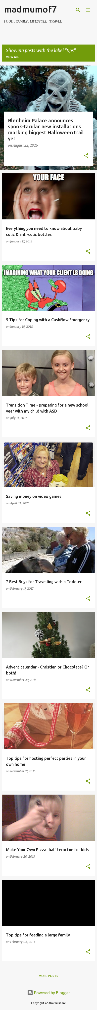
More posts (48, 975)
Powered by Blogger (51, 992)
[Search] (78, 10)
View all (12, 57)
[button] (86, 156)
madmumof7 (30, 9)
